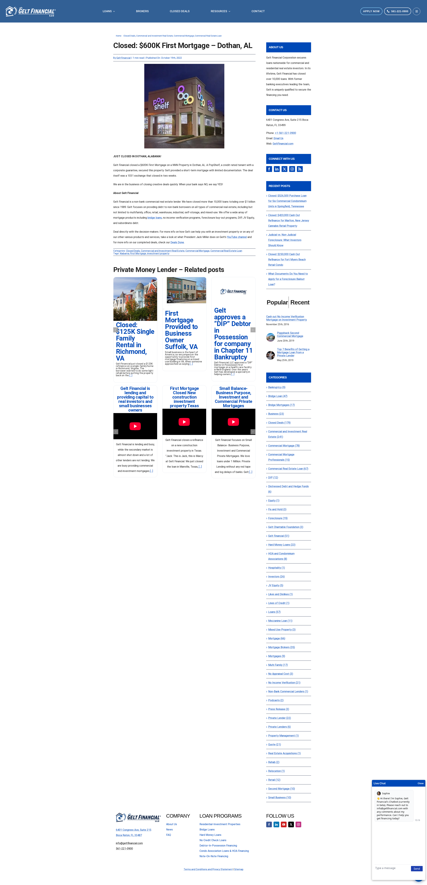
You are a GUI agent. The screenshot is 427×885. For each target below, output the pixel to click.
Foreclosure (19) (278, 518)
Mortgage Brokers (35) (281, 647)
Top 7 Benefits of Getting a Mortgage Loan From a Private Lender (293, 352)
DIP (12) (273, 477)
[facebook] (269, 824)
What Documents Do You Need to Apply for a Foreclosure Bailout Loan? (288, 279)
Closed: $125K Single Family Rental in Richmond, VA (135, 341)
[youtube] (284, 824)
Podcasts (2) (276, 700)
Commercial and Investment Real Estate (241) (287, 434)
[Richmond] (135, 278)
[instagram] (298, 824)
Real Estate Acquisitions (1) (284, 753)
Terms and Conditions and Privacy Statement (208, 869)
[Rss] (300, 169)
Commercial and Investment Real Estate (162, 250)
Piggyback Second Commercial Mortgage (290, 334)
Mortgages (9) (276, 656)
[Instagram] (292, 169)
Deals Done (177, 242)
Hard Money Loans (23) (281, 544)
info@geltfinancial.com (129, 843)
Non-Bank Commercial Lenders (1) (288, 691)
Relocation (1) (276, 771)
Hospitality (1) (276, 567)
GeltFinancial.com (283, 143)
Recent (299, 302)
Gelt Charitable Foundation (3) (285, 527)
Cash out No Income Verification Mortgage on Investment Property (286, 318)
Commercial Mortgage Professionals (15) (281, 457)
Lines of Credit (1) (278, 603)
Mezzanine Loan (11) (280, 620)
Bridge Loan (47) (277, 396)
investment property (158, 253)
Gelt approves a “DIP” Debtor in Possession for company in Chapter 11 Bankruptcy (233, 334)
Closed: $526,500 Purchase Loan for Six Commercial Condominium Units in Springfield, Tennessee (287, 201)
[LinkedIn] (277, 169)
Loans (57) (274, 612)
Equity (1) (273, 500)
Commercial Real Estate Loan (226, 250)
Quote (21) (274, 744)
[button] (115, 329)
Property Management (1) (283, 735)
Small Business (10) (279, 797)
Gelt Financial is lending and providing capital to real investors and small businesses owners (135, 399)
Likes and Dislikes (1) (280, 594)
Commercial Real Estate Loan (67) (288, 468)
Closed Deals (133, 250)
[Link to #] (416, 11)
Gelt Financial (123, 58)
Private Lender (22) (279, 718)
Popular (277, 302)
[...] (130, 375)
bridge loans (155, 217)
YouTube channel (237, 237)
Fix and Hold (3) (277, 509)
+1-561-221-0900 (285, 133)
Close (421, 783)
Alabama (124, 253)
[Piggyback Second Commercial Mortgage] (270, 335)
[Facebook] (269, 169)
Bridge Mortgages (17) (281, 405)
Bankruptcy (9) (276, 387)
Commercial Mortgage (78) (284, 445)
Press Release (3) (278, 709)
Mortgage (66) (276, 638)
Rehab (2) (273, 762)
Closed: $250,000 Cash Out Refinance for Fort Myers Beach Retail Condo (287, 259)
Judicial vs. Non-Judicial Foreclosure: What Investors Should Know (284, 240)
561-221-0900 (124, 848)
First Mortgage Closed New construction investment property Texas (184, 397)
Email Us (278, 138)
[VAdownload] (184, 278)
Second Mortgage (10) (281, 788)
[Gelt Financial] (233, 278)
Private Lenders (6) (279, 726)
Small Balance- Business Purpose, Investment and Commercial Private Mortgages (233, 397)
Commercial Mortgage (197, 250)
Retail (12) (274, 779)
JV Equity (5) (275, 585)
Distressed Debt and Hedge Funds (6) (288, 489)
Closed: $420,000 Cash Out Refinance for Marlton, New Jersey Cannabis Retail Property (288, 220)
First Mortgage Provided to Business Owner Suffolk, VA (181, 330)
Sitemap (238, 869)
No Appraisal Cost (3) (280, 673)
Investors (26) (276, 576)
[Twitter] (284, 169)
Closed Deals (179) (279, 422)
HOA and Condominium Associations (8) (281, 556)
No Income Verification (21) (284, 682)
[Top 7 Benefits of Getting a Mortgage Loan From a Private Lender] (270, 353)
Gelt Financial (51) (278, 535)
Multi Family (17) (278, 665)
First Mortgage (138, 253)
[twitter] (291, 824)
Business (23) (276, 413)
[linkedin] (276, 824)
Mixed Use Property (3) (282, 629)
